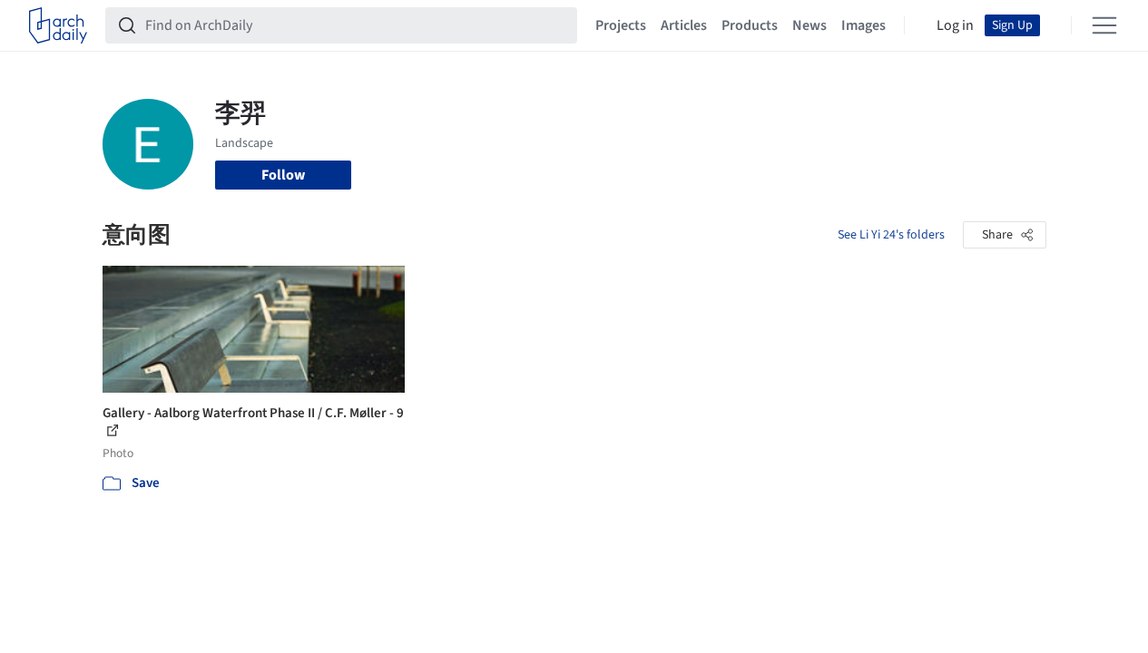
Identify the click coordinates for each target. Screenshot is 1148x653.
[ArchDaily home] (58, 25)
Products (749, 25)
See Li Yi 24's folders (891, 235)
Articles (684, 25)
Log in (955, 25)
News (809, 25)
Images (863, 25)
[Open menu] (1104, 25)
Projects (620, 25)
